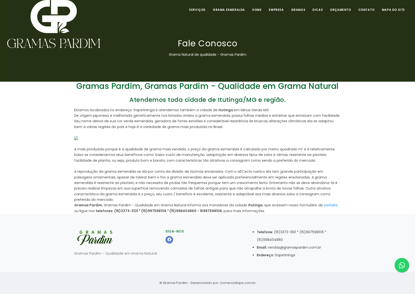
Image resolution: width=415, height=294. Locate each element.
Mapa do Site (393, 10)
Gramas (298, 10)
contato (331, 205)
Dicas (317, 10)
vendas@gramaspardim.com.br (294, 247)
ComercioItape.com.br (238, 283)
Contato (366, 10)
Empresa (276, 10)
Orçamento (340, 10)
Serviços (197, 10)
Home (257, 10)
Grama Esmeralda (229, 10)
